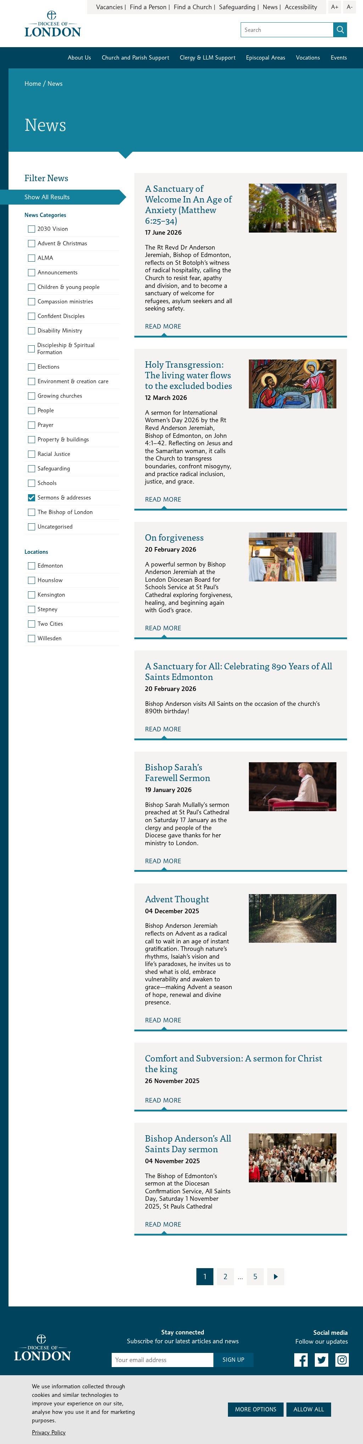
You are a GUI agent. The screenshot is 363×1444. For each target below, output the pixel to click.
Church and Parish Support (135, 57)
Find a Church (193, 7)
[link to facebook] (301, 1360)
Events (339, 57)
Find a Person (148, 7)
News (270, 7)
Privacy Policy (49, 1432)
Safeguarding (237, 7)
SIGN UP (233, 1359)
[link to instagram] (342, 1360)
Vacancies (109, 7)
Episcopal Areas (265, 57)
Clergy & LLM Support (207, 57)
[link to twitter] (321, 1360)
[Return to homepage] (52, 23)
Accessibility (301, 7)
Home (32, 83)
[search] (340, 29)
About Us (79, 57)
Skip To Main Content (120, 28)
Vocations (308, 57)
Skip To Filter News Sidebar (177, 1315)
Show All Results (46, 197)
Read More (163, 326)
